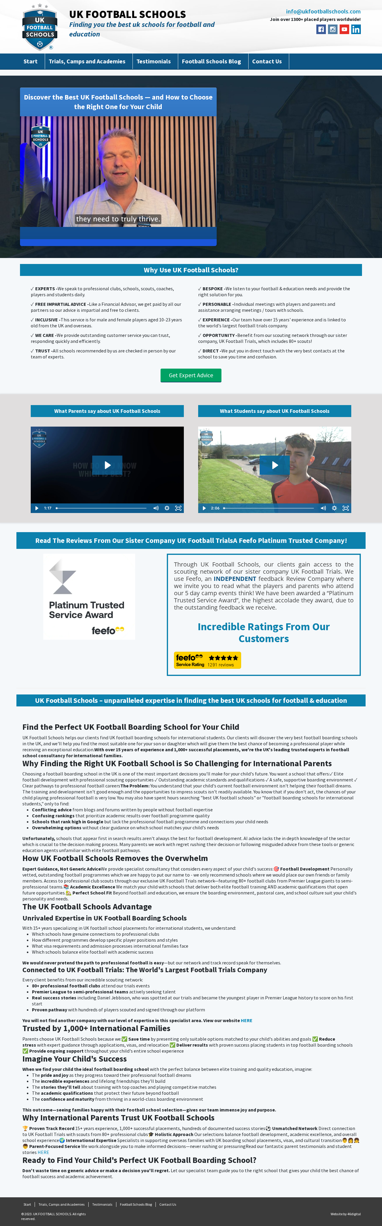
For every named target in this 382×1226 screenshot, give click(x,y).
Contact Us (267, 61)
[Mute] (187, 222)
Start (31, 61)
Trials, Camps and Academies (87, 61)
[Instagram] (333, 29)
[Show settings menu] (199, 222)
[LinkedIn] (356, 29)
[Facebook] (321, 29)
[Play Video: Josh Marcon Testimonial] (274, 465)
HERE (246, 1020)
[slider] (112, 222)
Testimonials (153, 61)
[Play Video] (36, 508)
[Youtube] (344, 29)
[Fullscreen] (211, 222)
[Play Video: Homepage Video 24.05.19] (107, 465)
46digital (354, 1214)
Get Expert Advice (191, 375)
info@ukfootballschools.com (323, 11)
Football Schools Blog (211, 61)
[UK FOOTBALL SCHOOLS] (39, 27)
